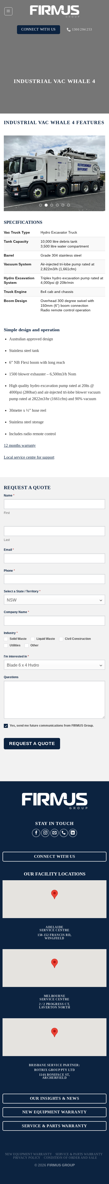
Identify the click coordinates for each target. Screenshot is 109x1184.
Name (9, 495)
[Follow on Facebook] (36, 833)
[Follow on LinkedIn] (73, 833)
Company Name (16, 612)
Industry (11, 633)
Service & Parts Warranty (79, 1154)
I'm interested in (16, 656)
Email (9, 550)
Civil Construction (77, 639)
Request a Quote (32, 743)
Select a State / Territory (22, 591)
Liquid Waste (45, 639)
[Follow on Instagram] (45, 833)
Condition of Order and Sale (70, 1158)
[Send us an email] (54, 833)
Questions (11, 677)
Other (34, 645)
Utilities (15, 645)
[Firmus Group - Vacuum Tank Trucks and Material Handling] (54, 11)
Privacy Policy (27, 1158)
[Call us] (64, 833)
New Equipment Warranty (28, 1154)
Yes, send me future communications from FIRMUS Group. (51, 726)
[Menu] (8, 11)
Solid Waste (18, 639)
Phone (9, 570)
